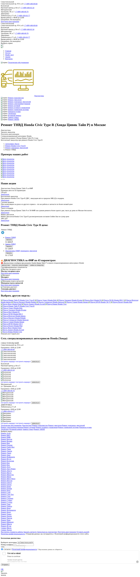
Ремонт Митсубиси (8, 479)
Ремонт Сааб (5, 492)
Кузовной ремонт (14, 115)
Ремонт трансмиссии (16, 98)
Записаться (5, 194)
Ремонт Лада (5, 467)
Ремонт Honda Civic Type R (15, 146)
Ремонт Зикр (5, 455)
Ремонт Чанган (6, 518)
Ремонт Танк (5, 504)
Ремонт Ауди (6, 433)
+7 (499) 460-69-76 (21, 12)
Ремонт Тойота (6, 506)
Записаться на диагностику (47, 532)
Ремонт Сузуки (6, 502)
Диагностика (39, 96)
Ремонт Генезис (7, 445)
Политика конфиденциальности (13, 534)
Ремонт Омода (6, 483)
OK (2, 569)
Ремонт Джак (6, 449)
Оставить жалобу (83, 532)
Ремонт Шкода (6, 524)
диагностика (6, 265)
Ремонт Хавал (6, 514)
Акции (7, 57)
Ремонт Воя (5, 443)
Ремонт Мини (6, 477)
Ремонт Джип (6, 453)
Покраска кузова (14, 112)
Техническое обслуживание (18, 62)
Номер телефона (7, 545)
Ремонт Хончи (6, 516)
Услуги (7, 53)
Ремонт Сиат (5, 496)
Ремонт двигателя (14, 100)
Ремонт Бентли (6, 439)
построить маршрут (8, 361)
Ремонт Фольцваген (8, 510)
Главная (8, 51)
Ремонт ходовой (14, 106)
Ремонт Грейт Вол (7, 447)
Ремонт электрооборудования (19, 104)
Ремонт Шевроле (7, 522)
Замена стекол (13, 117)
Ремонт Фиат (6, 508)
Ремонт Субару (6, 500)
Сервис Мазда (6, 528)
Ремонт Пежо (6, 486)
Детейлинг (12, 113)
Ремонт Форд (6, 512)
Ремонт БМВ (5, 437)
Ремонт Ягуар (6, 526)
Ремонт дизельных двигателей (19, 102)
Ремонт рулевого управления (19, 108)
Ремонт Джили (6, 451)
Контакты (9, 59)
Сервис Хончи (6, 530)
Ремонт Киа (5, 465)
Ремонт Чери (5, 520)
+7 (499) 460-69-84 (30, 4)
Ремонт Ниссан (6, 481)
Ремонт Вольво (6, 441)
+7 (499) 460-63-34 (27, 8)
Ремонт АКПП (13, 119)
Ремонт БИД (5, 435)
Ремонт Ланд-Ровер (8, 469)
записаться (35, 361)
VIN (2, 547)
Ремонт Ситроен (7, 498)
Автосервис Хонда (12, 144)
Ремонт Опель (6, 485)
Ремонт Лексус (6, 471)
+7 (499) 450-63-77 (23, 16)
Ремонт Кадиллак (7, 461)
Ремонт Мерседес (7, 475)
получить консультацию (20, 265)
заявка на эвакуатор (37, 265)
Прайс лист (9, 55)
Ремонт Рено (5, 490)
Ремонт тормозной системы (18, 110)
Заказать (9, 239)
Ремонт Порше (6, 488)
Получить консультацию (10, 21)
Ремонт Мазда (6, 473)
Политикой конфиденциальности (24, 549)
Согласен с (20, 549)
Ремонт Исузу (6, 459)
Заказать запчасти (30, 532)
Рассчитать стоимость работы (12, 532)
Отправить (5, 564)
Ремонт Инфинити (8, 457)
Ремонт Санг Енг (7, 494)
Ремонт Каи (5, 463)
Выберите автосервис (9, 542)
